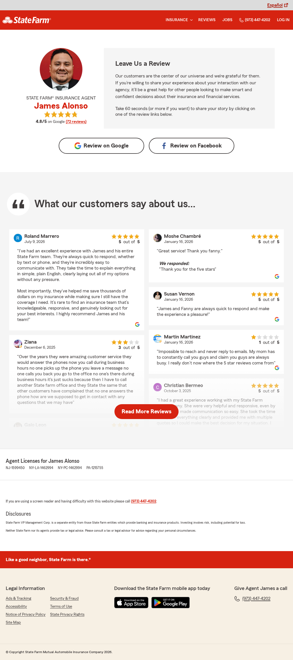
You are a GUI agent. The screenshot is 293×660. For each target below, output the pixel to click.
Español (275, 5)
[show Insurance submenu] (190, 20)
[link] (27, 20)
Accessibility (16, 607)
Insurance (177, 20)
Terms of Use (61, 607)
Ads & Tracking (18, 599)
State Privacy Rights (67, 615)
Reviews (206, 20)
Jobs (227, 20)
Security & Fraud (64, 599)
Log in (283, 20)
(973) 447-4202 (257, 20)
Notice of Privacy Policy (25, 615)
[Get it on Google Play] (170, 602)
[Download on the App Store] (131, 602)
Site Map (13, 623)
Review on (106, 146)
